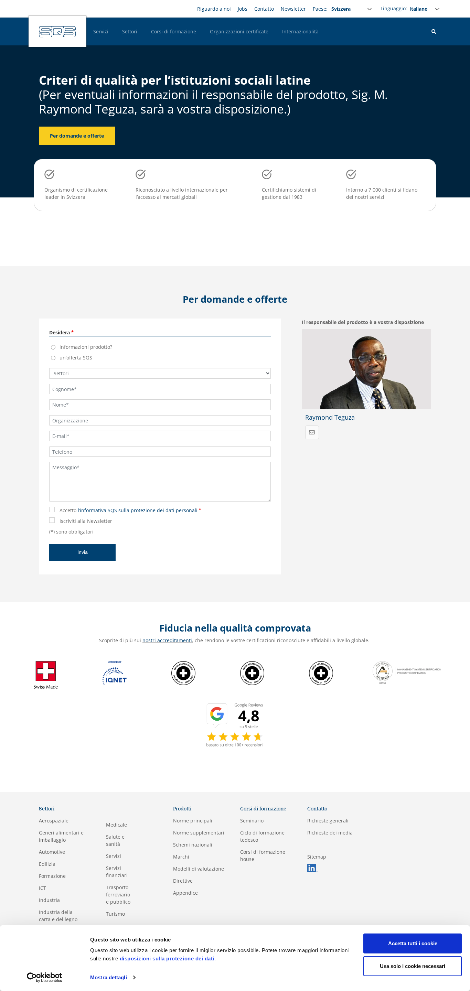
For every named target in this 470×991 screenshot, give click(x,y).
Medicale (116, 824)
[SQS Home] (57, 31)
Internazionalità (300, 31)
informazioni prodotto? (86, 347)
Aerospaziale (53, 820)
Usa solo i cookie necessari (412, 966)
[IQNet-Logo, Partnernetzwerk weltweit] (115, 672)
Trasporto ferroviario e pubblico (118, 894)
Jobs (242, 9)
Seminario (252, 820)
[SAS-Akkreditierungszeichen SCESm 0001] (183, 672)
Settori (129, 31)
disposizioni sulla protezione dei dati (167, 958)
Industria (49, 900)
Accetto (128, 510)
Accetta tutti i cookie (412, 943)
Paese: (320, 9)
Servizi (100, 31)
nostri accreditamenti (167, 640)
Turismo (115, 914)
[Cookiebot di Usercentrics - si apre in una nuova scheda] (44, 977)
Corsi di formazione (173, 31)
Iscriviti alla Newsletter (86, 521)
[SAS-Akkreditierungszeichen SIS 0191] (321, 672)
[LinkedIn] (312, 867)
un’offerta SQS (76, 357)
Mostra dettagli (108, 977)
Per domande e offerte (77, 135)
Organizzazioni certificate (239, 31)
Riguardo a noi (214, 9)
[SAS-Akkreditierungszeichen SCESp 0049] (252, 672)
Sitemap (316, 856)
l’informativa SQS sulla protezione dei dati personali (137, 510)
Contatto (264, 9)
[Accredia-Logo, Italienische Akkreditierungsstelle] (407, 672)
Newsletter (293, 9)
